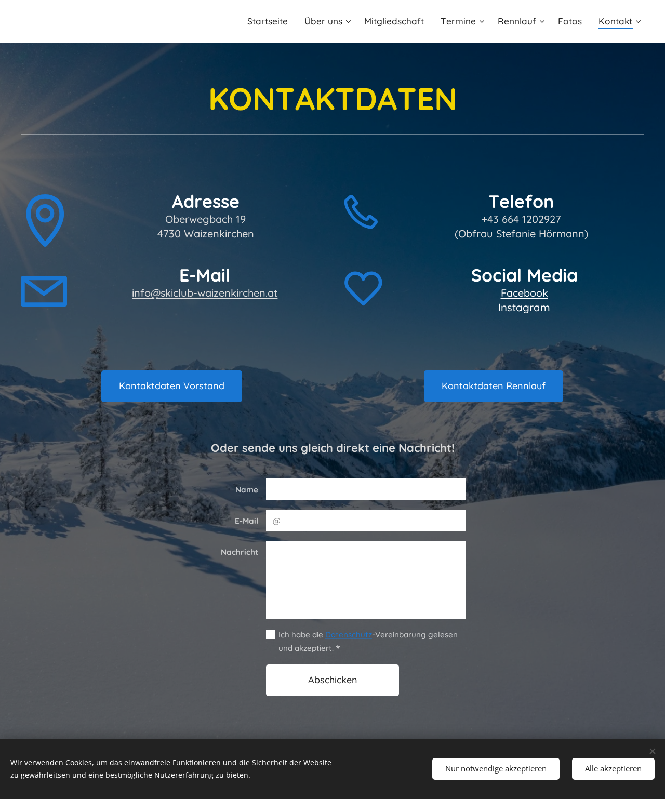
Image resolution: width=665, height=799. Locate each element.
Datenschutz (348, 635)
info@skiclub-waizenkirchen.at (204, 292)
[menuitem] (270, 21)
